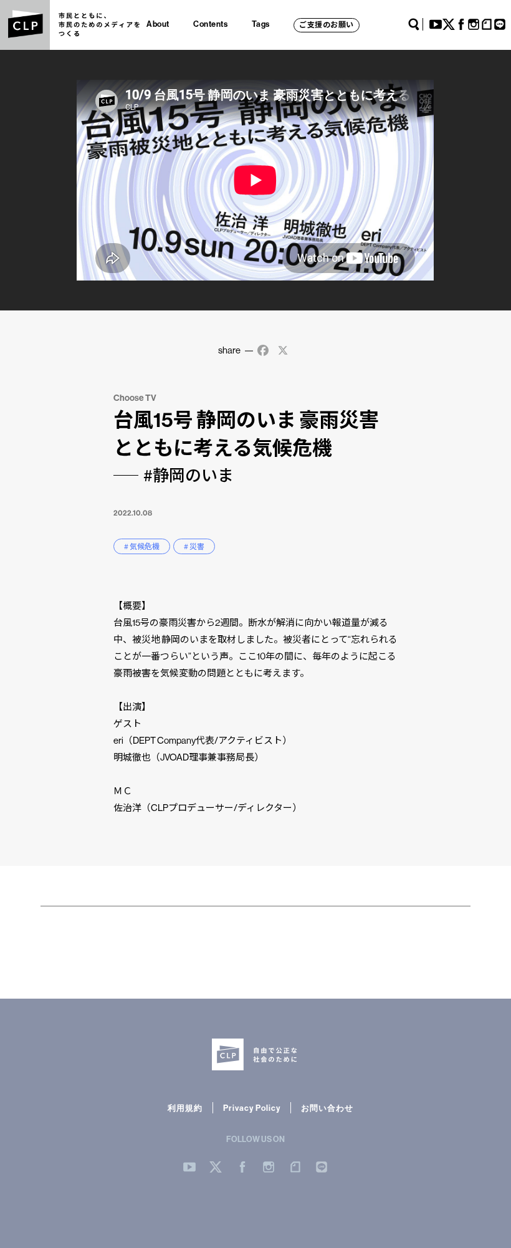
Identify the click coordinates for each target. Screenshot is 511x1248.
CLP (25, 25)
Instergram (268, 1167)
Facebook (461, 24)
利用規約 (185, 1108)
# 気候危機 (142, 546)
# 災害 (194, 546)
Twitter (448, 24)
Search (414, 24)
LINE (500, 24)
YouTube (435, 24)
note (486, 24)
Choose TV (134, 397)
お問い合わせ (327, 1108)
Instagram (473, 24)
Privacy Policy (251, 1108)
